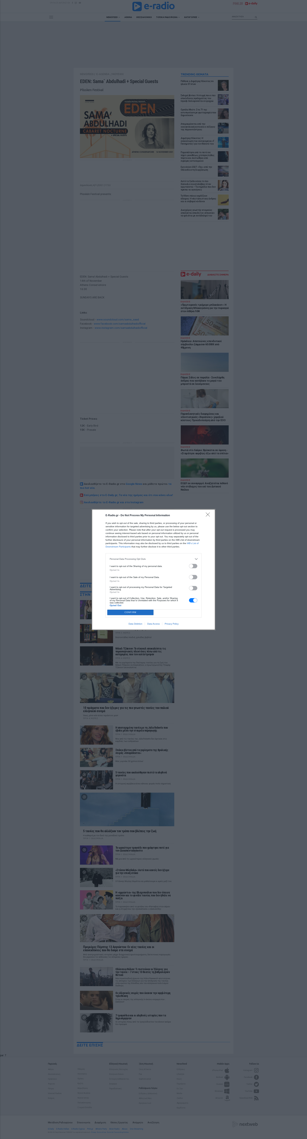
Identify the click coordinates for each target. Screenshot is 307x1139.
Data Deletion (135, 623)
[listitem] (153, 559)
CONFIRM (130, 612)
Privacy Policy (172, 623)
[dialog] (153, 569)
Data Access (153, 623)
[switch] (193, 566)
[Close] (209, 516)
